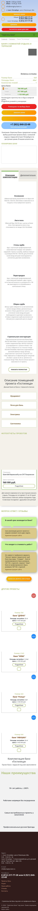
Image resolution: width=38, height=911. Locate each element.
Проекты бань (6, 881)
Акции (3, 883)
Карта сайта (5, 909)
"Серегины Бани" (8, 35)
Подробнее (19, 486)
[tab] (10, 176)
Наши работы (6, 886)
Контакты (4, 891)
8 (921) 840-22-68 (25, 19)
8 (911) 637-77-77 (25, 17)
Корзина (13, 25)
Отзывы (4, 888)
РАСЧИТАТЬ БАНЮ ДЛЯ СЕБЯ (18, 29)
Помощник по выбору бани (19, 106)
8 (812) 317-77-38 (25, 21)
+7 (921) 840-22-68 (20, 124)
